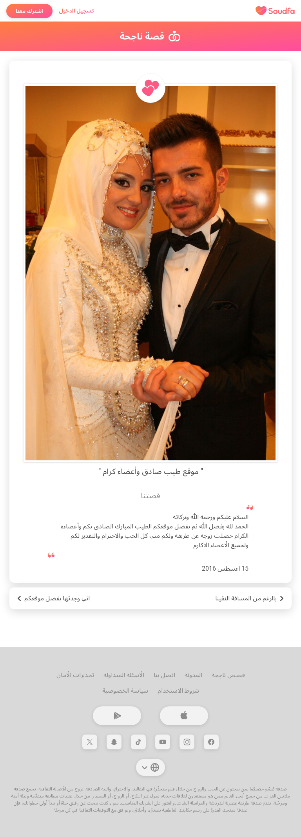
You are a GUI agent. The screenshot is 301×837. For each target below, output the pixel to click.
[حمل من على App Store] (184, 715)
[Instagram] (187, 742)
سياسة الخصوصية (125, 690)
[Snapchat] (114, 742)
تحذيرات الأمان (75, 675)
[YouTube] (162, 742)
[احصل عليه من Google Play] (117, 715)
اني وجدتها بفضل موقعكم (57, 598)
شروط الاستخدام (178, 690)
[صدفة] (275, 11)
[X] (89, 742)
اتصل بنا (164, 675)
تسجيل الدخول (76, 10)
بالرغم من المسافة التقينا (246, 598)
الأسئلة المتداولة (123, 675)
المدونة (193, 675)
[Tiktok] (138, 742)
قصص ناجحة (228, 675)
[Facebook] (211, 742)
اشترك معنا (29, 11)
